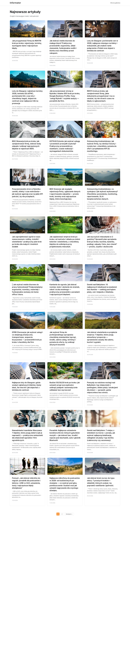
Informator (15, 3)
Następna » (69, 514)
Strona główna (115, 3)
